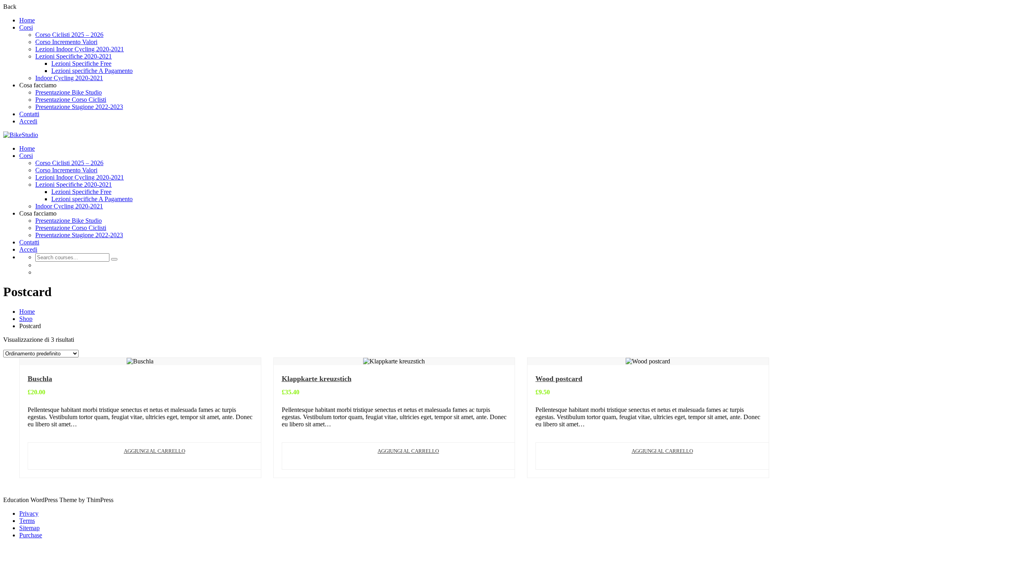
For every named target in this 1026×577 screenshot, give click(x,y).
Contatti (29, 114)
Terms (27, 520)
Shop (25, 318)
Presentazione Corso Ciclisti (70, 99)
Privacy (28, 513)
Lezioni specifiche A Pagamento (92, 70)
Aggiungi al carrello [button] (154, 451)
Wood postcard (558, 379)
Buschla (40, 379)
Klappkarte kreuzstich (316, 379)
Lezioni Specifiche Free (81, 63)
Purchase (30, 535)
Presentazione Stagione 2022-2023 (79, 106)
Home (27, 20)
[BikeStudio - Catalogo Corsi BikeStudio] (20, 134)
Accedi (28, 121)
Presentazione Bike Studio (68, 92)
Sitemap (29, 528)
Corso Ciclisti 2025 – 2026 (69, 34)
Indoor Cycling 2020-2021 (69, 78)
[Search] (114, 259)
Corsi (26, 27)
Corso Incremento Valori (66, 41)
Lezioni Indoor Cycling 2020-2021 (79, 49)
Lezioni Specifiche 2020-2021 (73, 56)
